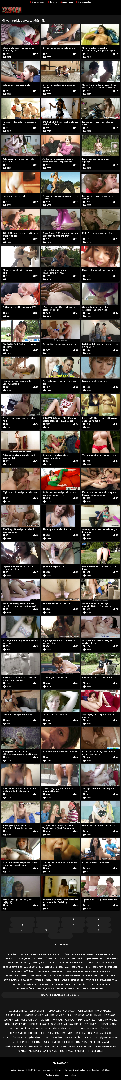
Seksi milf (13, 954)
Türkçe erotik (108, 1024)
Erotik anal (66, 1051)
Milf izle (45, 1020)
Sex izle (73, 1028)
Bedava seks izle (73, 1037)
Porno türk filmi (56, 1033)
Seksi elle (16, 971)
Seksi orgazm (103, 984)
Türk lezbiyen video (105, 1046)
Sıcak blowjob (38, 954)
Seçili (48, 980)
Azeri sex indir (85, 1011)
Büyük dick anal (108, 980)
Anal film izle (35, 1046)
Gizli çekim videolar (15, 1046)
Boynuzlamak (11, 980)
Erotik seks (30, 984)
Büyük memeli (55, 954)
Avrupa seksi (97, 988)
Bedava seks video (20, 1028)
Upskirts (44, 984)
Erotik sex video (20, 1042)
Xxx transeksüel (66, 988)
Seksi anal (77, 967)
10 (46, 930)
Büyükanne (13, 963)
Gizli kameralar (105, 963)
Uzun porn (109, 1015)
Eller (90, 984)
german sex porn (41, 1028)
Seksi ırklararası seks (71, 963)
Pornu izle (67, 1042)
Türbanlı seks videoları (35, 1015)
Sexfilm (22, 1051)
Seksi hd (53, 2)
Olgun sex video (75, 1015)
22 (99, 930)
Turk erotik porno (39, 1024)
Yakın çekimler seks (72, 980)
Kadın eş (25, 963)
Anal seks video (60, 944)
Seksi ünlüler (107, 976)
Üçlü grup (26, 980)
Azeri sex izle (50, 1051)
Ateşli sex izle (32, 1037)
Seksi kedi (77, 958)
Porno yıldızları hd (16, 976)
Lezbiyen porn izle (52, 1037)
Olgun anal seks (104, 954)
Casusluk (64, 958)
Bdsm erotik (111, 967)
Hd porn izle (51, 1046)
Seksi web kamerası (73, 976)
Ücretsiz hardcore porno (79, 954)
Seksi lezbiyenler (12, 967)
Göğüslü (29, 971)
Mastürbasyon (75, 971)
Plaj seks (82, 988)
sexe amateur (11, 1020)
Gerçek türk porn (13, 1037)
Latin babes (57, 984)
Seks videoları (59, 1024)
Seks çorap (35, 976)
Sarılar (90, 963)
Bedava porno (84, 1046)
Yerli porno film (76, 1033)
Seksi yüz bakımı (52, 976)
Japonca (8, 958)
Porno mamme (101, 1042)
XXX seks (69, 1020)
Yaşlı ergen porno (94, 958)
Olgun (24, 954)
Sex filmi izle (91, 1024)
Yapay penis (92, 980)
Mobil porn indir (88, 1028)
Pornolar (57, 1020)
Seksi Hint (16, 984)
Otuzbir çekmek (23, 958)
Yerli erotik (91, 1037)
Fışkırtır (70, 984)
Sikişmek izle (59, 1028)
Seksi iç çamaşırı (45, 988)
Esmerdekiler (46, 967)
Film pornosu (67, 1046)
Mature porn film (18, 1011)
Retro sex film (95, 1051)
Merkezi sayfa (60, 1063)
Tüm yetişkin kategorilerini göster (60, 995)
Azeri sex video (52, 1042)
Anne (56, 980)
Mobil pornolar (29, 1020)
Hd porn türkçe (36, 1033)
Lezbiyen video (18, 1033)
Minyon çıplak (84, 2)
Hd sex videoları (103, 1011)
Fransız (39, 980)
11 (71, 930)
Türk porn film (84, 1042)
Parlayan (105, 971)
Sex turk (36, 1042)
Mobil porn (35, 1051)
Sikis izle (79, 1051)
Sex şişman (69, 1011)
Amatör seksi (38, 2)
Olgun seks (55, 1011)
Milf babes (112, 958)
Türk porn (105, 1028)
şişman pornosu (109, 1037)
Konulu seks (75, 1024)
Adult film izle (94, 1015)
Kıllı (88, 967)
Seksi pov (98, 967)
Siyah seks (91, 976)
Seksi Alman (62, 967)
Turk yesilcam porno (99, 1033)
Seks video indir (38, 1011)
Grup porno (91, 971)
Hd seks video (57, 1015)
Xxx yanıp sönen (25, 988)
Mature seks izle (86, 1020)
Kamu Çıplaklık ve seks (45, 963)
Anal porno (30, 967)
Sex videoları (13, 1015)
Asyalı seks (67, 2)
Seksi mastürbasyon (45, 958)
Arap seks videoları (15, 1024)
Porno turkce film (107, 1020)
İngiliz (81, 984)
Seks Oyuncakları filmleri (50, 971)
